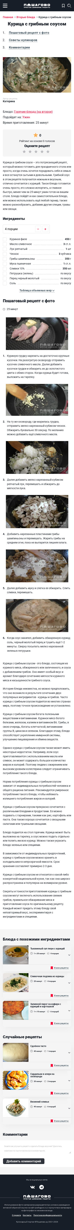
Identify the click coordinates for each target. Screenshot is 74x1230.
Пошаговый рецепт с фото (29, 33)
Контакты (27, 1215)
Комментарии (19, 47)
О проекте (16, 1215)
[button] (37, 290)
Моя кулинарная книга (63, 5)
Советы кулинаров (23, 40)
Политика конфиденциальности (47, 1215)
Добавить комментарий (23, 1161)
